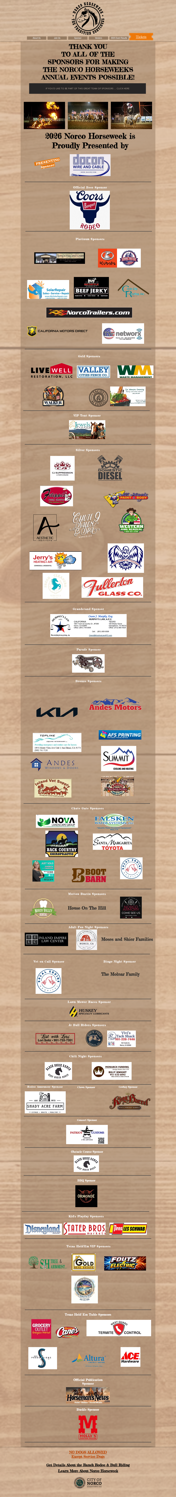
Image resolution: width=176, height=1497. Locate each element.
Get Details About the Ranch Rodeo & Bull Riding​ (88, 1465)
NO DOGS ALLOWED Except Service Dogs (88, 1454)
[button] (57, 38)
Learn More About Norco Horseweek (88, 1471)
